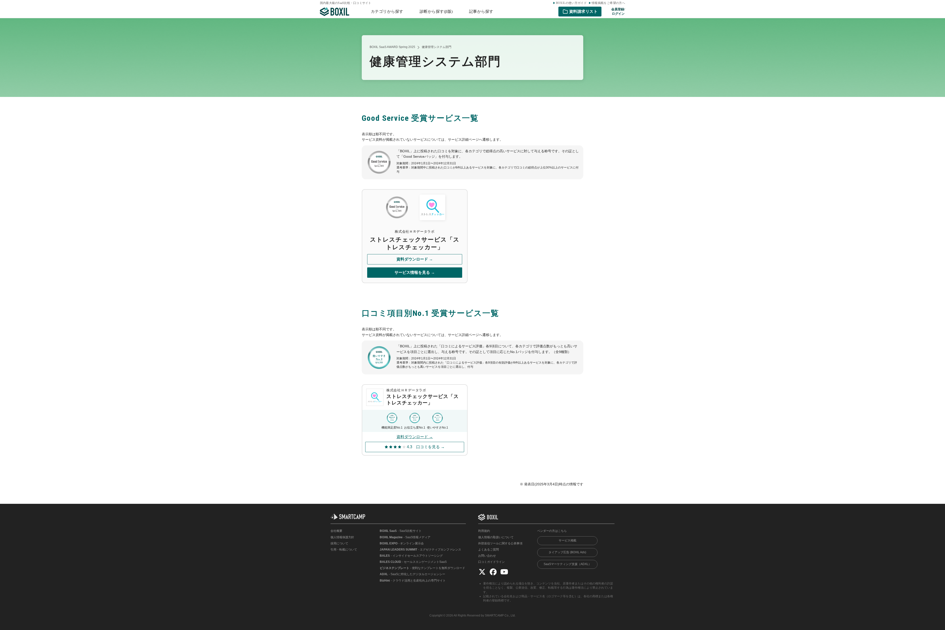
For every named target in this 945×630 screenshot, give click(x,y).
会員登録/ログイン (618, 11)
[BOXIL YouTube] (504, 571)
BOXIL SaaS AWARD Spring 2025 (392, 47)
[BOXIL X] (482, 571)
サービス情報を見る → (414, 272)
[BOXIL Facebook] (493, 571)
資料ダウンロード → (414, 259)
